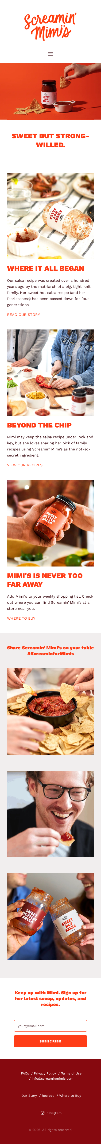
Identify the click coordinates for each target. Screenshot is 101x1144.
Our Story (29, 1095)
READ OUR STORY (23, 314)
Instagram (54, 1113)
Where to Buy (70, 1095)
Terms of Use (71, 1073)
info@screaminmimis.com (52, 1078)
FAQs (25, 1073)
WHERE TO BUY (21, 618)
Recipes (48, 1095)
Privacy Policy (45, 1073)
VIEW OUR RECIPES (25, 465)
